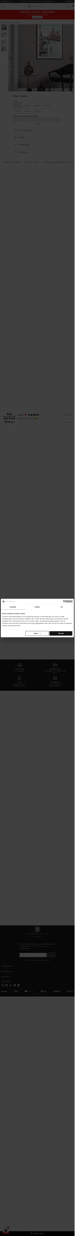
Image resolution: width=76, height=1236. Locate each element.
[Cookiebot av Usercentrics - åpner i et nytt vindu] (64, 601)
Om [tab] (62, 607)
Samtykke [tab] (13, 607)
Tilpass (36, 633)
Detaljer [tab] (37, 607)
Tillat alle (61, 633)
